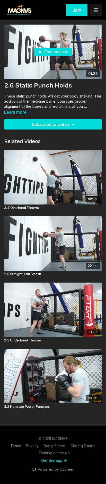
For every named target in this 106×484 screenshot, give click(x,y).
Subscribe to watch (50, 124)
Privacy (32, 446)
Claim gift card (82, 446)
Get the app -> (54, 460)
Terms (15, 446)
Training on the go (54, 453)
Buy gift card (54, 446)
